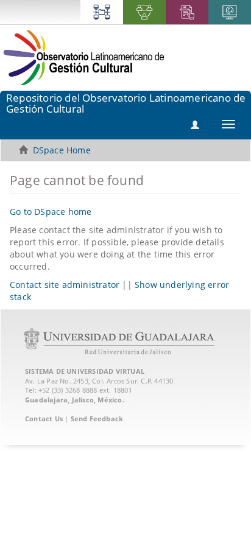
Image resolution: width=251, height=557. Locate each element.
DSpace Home (62, 150)
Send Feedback (97, 418)
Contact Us (44, 418)
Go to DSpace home (50, 211)
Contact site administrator (64, 284)
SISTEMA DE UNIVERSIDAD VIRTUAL (84, 371)
